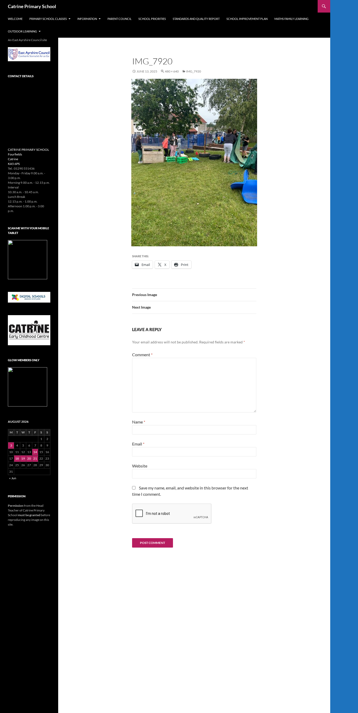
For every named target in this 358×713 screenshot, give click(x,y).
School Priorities (152, 18)
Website (139, 465)
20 (29, 458)
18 (17, 458)
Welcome (15, 18)
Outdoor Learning (22, 31)
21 (35, 458)
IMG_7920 (193, 71)
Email (138, 443)
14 (35, 452)
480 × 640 (172, 71)
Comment (142, 354)
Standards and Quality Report (196, 18)
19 (23, 458)
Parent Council (119, 18)
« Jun (12, 478)
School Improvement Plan (247, 18)
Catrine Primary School (32, 6)
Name (138, 421)
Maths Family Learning (291, 18)
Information (87, 18)
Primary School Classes (48, 18)
